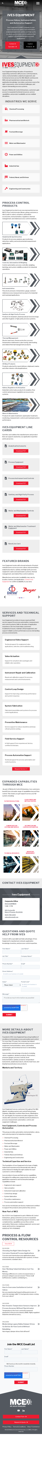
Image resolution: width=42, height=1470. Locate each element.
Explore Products (29, 45)
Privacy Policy (6, 1427)
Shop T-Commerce (33, 1427)
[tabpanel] (12, 590)
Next (38, 594)
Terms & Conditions (19, 1427)
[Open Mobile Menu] (38, 3)
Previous (4, 594)
